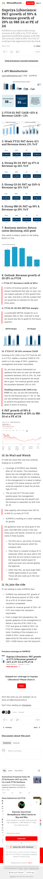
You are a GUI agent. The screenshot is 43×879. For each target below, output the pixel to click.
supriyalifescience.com (12, 76)
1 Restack (21, 712)
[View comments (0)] (11, 52)
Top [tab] (4, 771)
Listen (38, 46)
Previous (9, 727)
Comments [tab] (7, 743)
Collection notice (34, 868)
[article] (21, 784)
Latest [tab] (10, 771)
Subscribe (30, 3)
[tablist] (11, 743)
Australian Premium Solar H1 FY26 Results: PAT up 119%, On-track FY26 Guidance (16, 779)
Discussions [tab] (19, 771)
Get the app (30, 872)
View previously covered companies (21, 61)
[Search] (39, 770)
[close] (36, 802)
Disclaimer (26, 705)
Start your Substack (17, 872)
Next (35, 727)
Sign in (38, 3)
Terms (26, 868)
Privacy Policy (25, 856)
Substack (12, 876)
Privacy (21, 868)
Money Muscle (11, 664)
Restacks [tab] (16, 743)
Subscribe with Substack (23, 847)
